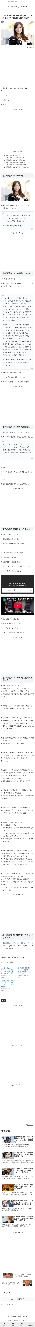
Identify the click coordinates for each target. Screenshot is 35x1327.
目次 (14, 151)
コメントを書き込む (17, 1299)
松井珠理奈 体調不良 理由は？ (15, 162)
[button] (31, 590)
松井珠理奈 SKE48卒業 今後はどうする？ (19, 167)
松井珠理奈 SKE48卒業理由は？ (15, 160)
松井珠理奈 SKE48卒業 (13, 155)
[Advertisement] (17, 67)
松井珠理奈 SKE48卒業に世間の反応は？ (18, 165)
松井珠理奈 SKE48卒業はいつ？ (15, 157)
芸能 (4, 1000)
